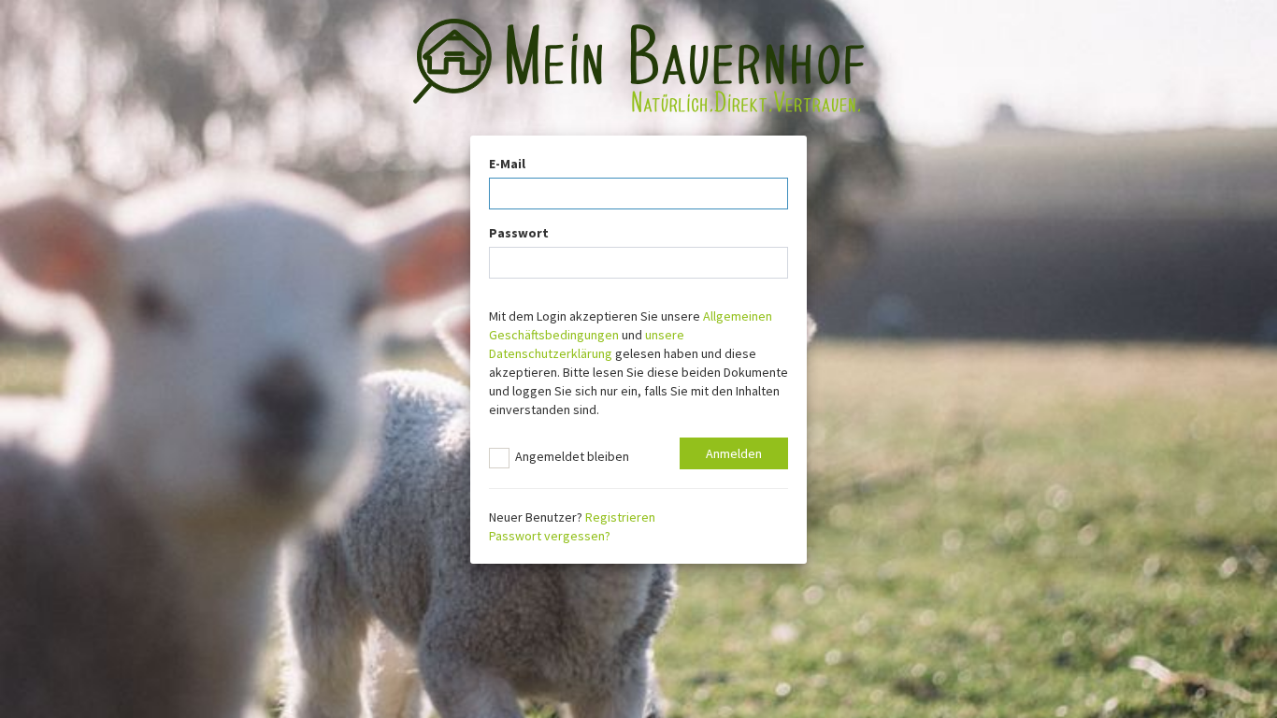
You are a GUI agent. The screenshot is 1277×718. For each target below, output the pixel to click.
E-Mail (507, 163)
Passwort (519, 232)
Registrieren (620, 517)
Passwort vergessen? (549, 535)
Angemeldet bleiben (569, 456)
